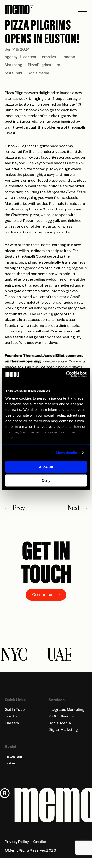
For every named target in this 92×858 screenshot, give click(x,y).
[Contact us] (46, 571)
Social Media (59, 724)
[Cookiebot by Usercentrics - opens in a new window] (66, 374)
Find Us (11, 717)
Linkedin (12, 764)
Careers (12, 724)
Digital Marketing (63, 730)
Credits (39, 842)
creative (49, 57)
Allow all (46, 467)
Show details (66, 453)
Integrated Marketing (66, 710)
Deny (46, 481)
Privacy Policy (17, 842)
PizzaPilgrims (39, 65)
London (68, 57)
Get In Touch (16, 710)
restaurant (13, 74)
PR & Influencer (61, 717)
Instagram (13, 757)
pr (58, 65)
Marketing (13, 65)
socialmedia (38, 74)
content (29, 57)
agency (11, 57)
